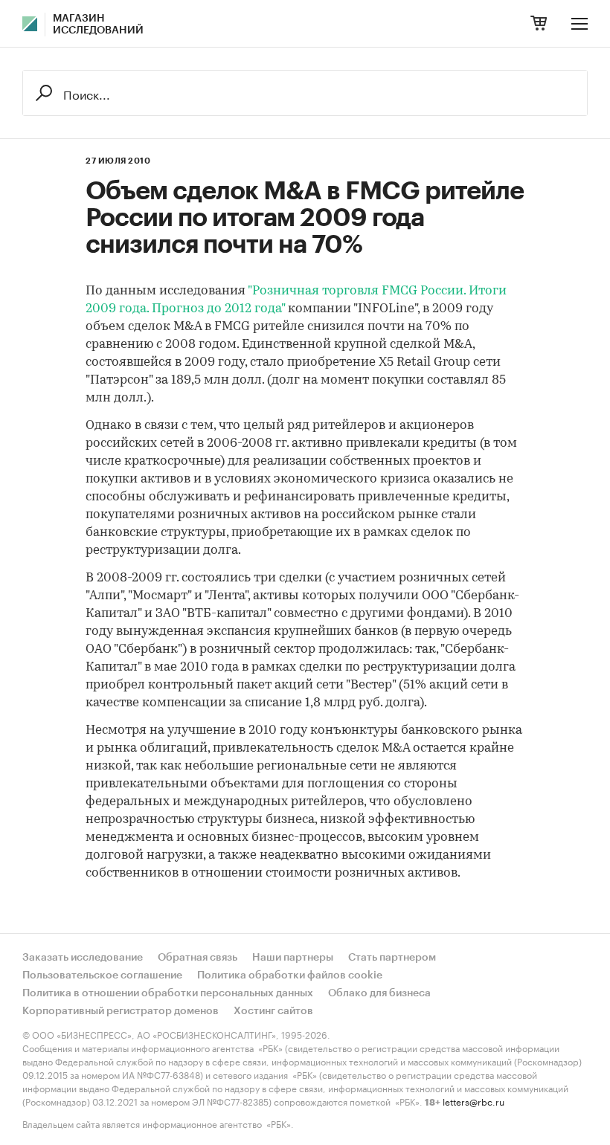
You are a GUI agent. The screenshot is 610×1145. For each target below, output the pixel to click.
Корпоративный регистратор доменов (120, 1011)
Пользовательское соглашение (102, 975)
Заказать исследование (82, 957)
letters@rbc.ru (473, 1101)
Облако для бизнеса (379, 993)
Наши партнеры (292, 957)
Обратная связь (197, 957)
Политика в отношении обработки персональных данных (167, 993)
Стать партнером (392, 957)
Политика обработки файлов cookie (289, 975)
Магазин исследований (98, 24)
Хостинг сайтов (273, 1011)
